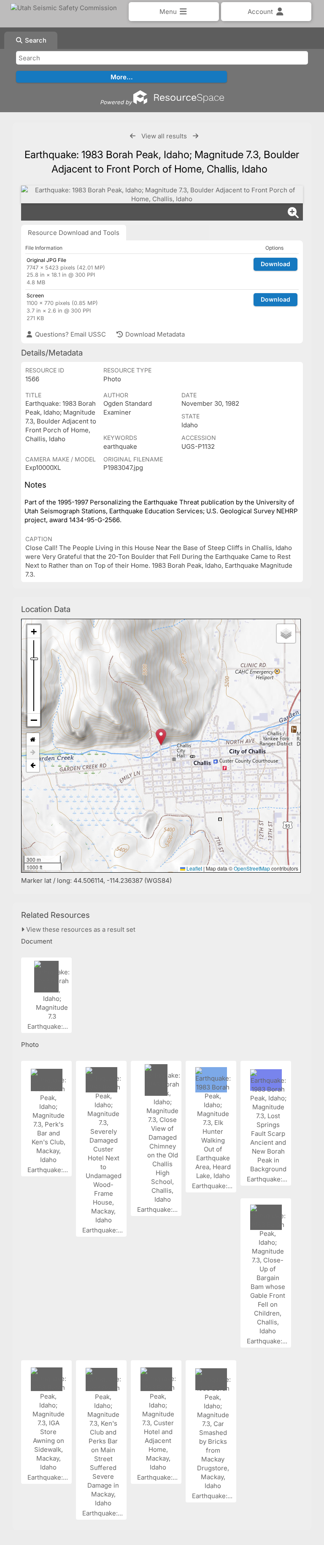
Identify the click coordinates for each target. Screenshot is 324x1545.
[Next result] (195, 136)
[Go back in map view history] (33, 765)
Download (275, 263)
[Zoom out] (33, 720)
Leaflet (193, 868)
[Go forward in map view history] (33, 752)
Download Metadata (154, 334)
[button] (161, 737)
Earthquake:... (48, 1026)
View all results (164, 136)
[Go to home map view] (33, 739)
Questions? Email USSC (69, 334)
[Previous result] (132, 136)
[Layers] (286, 633)
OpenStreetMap (252, 868)
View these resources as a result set (79, 929)
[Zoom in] (33, 631)
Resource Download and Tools (73, 233)
